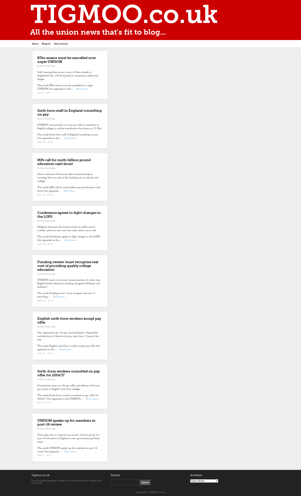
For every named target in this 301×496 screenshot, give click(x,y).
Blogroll (46, 43)
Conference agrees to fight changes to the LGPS (69, 215)
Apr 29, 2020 (45, 141)
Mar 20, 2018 (45, 300)
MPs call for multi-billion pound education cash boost (64, 162)
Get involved (61, 43)
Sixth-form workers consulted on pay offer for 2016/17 (68, 373)
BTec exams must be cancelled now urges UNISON (66, 60)
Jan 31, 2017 (45, 353)
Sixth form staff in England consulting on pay (69, 112)
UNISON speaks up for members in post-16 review (66, 422)
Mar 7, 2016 (44, 455)
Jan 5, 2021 (44, 92)
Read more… (83, 88)
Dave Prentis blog (47, 66)
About (35, 43)
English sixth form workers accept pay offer (69, 320)
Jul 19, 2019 (45, 194)
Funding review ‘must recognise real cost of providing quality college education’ (67, 266)
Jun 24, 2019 (45, 243)
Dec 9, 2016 (44, 402)
